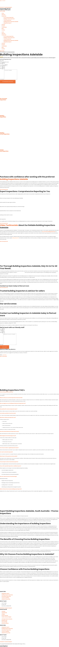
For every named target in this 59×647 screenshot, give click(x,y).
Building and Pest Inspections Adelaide (11, 21)
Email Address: (2, 65)
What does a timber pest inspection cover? (8, 417)
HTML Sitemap (37, 643)
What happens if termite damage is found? (8, 435)
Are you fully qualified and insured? (6, 391)
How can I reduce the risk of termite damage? (8, 476)
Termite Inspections (7, 20)
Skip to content (2, 0)
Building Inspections (3, 116)
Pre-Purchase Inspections (8, 17)
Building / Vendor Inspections (9, 18)
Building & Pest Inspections (4, 133)
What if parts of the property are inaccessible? (8, 456)
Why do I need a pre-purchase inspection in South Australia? (11, 397)
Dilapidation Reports (7, 41)
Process (3, 25)
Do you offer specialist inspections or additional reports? (10, 465)
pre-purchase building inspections (48, 231)
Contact (3, 48)
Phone (1, 66)
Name (1, 63)
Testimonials (4, 27)
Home (3, 13)
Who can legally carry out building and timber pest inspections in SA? (13, 403)
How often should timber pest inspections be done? (9, 431)
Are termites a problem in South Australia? (8, 413)
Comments (2, 79)
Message (1, 344)
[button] (29, 392)
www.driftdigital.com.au (30, 643)
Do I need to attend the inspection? (6, 451)
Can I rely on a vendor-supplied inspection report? (9, 447)
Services (3, 24)
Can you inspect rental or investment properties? (9, 461)
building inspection (20, 272)
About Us (3, 14)
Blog (3, 28)
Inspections (4, 16)
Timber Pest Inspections (4, 150)
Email (1, 330)
